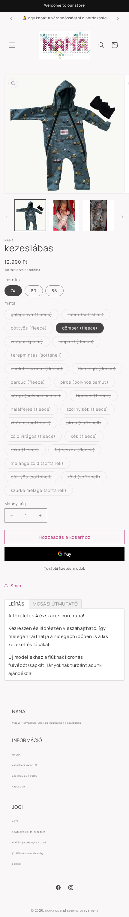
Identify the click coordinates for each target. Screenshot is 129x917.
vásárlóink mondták (25, 765)
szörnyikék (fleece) (91, 410)
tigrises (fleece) (97, 396)
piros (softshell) (87, 423)
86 (54, 290)
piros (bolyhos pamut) (87, 383)
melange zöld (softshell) (40, 464)
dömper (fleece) (80, 328)
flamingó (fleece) (100, 369)
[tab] (16, 604)
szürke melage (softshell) (42, 491)
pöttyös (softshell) (34, 478)
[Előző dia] (6, 216)
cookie (16, 864)
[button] (12, 45)
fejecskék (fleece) (78, 450)
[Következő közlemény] (117, 18)
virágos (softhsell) (34, 423)
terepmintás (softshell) (39, 356)
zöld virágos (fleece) (36, 437)
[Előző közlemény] (11, 18)
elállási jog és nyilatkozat (29, 842)
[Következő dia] (122, 216)
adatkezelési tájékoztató (28, 832)
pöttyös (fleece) (32, 329)
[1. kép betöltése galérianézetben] (30, 215)
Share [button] (16, 585)
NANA (49, 910)
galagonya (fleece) (34, 315)
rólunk (16, 754)
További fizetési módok (64, 568)
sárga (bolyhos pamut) (39, 396)
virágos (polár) (30, 342)
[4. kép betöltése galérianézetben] (98, 215)
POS (56, 910)
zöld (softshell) (87, 478)
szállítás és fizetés (24, 775)
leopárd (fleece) (79, 342)
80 (34, 290)
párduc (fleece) (31, 383)
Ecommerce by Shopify (82, 910)
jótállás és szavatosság (27, 853)
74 (13, 290)
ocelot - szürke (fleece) (40, 369)
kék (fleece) (87, 437)
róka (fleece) (28, 450)
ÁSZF (15, 821)
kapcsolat (18, 786)
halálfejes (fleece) (34, 410)
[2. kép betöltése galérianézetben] (64, 215)
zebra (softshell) (89, 315)
